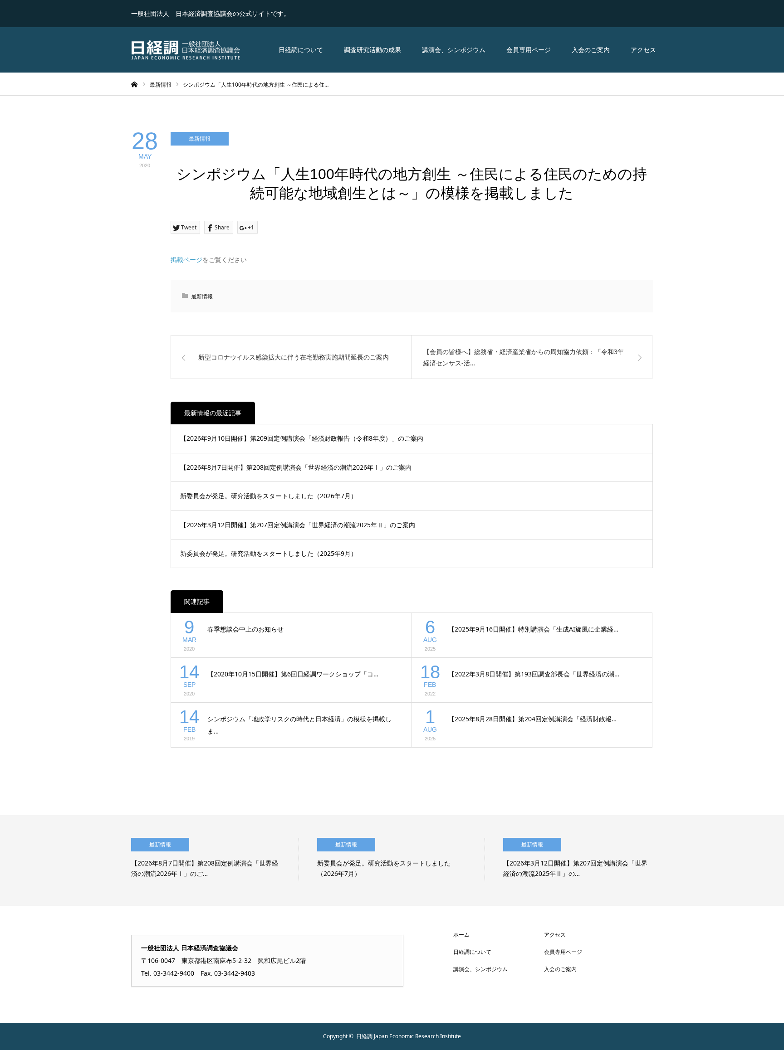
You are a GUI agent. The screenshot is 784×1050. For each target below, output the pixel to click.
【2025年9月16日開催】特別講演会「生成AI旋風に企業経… (533, 629)
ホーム (461, 934)
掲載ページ (186, 259)
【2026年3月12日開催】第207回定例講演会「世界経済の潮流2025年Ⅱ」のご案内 (297, 524)
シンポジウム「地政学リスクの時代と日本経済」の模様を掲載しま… (299, 725)
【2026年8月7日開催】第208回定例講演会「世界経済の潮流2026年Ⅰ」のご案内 (296, 467)
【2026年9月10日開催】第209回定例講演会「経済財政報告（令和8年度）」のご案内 (301, 438)
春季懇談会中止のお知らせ (245, 629)
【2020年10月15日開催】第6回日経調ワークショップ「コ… (292, 674)
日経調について (301, 49)
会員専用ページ (528, 49)
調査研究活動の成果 (372, 49)
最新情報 (200, 138)
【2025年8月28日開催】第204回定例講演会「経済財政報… (532, 719)
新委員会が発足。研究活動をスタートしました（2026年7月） (268, 495)
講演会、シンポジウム (453, 49)
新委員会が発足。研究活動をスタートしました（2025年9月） (268, 553)
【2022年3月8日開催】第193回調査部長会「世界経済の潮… (533, 674)
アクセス (643, 49)
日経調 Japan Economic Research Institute (408, 1036)
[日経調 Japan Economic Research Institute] (185, 50)
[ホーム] (134, 84)
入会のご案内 (591, 49)
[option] (215, 860)
